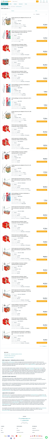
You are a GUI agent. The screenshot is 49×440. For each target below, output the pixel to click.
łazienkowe (33, 364)
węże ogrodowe (16, 402)
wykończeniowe (11, 362)
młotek (41, 368)
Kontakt (2, 432)
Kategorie (12, 10)
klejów (43, 394)
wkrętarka (37, 368)
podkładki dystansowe (6, 390)
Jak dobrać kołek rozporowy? (9, 355)
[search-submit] (37, 1)
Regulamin (34, 428)
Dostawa (18, 430)
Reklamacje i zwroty (20, 432)
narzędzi (27, 368)
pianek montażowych (6, 396)
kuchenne (26, 364)
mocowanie (32, 369)
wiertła (11, 370)
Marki (36, 10)
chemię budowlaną (34, 394)
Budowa (3, 362)
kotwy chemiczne (42, 408)
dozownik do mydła (5, 410)
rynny (21, 400)
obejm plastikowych (6, 404)
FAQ (17, 428)
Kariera (33, 432)
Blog (1, 430)
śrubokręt (31, 368)
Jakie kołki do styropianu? (9, 357)
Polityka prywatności (35, 430)
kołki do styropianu (43, 396)
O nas (2, 428)
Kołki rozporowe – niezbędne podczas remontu (13, 354)
